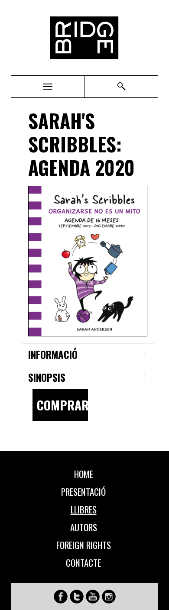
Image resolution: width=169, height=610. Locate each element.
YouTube (93, 597)
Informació (53, 354)
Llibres (84, 509)
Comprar (62, 404)
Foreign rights (83, 545)
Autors (83, 527)
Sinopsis (46, 377)
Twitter (77, 597)
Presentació (83, 491)
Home (83, 474)
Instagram (109, 597)
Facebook (61, 597)
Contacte (83, 562)
